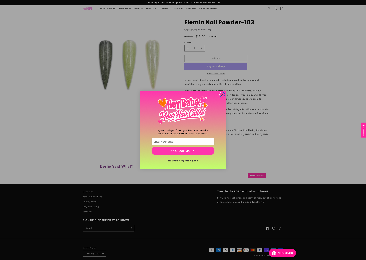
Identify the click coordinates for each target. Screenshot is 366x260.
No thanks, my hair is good (183, 160)
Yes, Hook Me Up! (183, 151)
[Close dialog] (222, 94)
